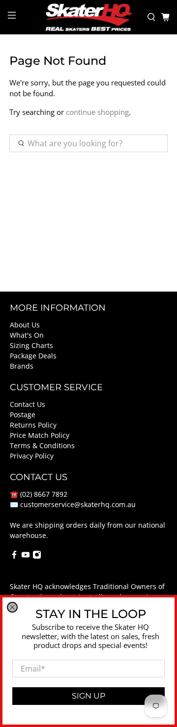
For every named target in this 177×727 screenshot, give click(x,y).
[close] (12, 607)
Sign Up (88, 695)
